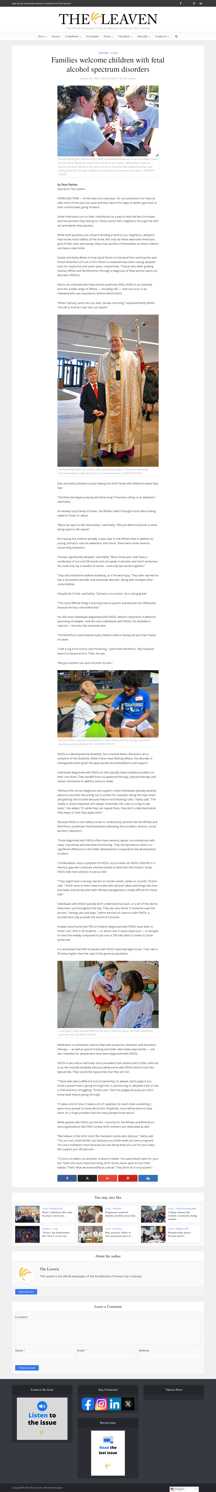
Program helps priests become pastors (179, 1234)
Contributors (72, 36)
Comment (21, 1317)
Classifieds (124, 36)
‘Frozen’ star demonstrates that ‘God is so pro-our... (56, 1234)
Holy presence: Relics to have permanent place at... (119, 1234)
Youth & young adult (186, 1208)
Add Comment (109, 78)
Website (144, 1350)
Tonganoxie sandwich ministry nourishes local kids (120, 1213)
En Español (92, 36)
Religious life (56, 1208)
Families (104, 53)
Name (20, 1350)
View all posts (26, 1291)
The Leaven (129, 78)
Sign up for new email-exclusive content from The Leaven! (41, 3)
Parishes (117, 1208)
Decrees (56, 36)
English (179, 1489)
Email (81, 1350)
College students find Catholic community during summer (182, 1215)
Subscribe (142, 36)
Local (114, 53)
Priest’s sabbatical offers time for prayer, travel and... (57, 1213)
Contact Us (161, 36)
